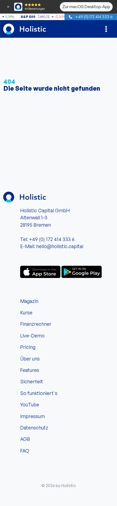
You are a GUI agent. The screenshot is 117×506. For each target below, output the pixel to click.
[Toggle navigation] (106, 29)
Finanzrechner (35, 324)
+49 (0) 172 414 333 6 (93, 16)
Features (29, 370)
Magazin (29, 301)
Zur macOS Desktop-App (86, 6)
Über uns (30, 359)
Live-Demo (32, 336)
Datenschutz (34, 428)
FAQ (24, 451)
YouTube (29, 404)
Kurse (26, 312)
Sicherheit (31, 381)
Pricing (27, 347)
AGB (25, 439)
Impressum (32, 416)
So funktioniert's (38, 393)
